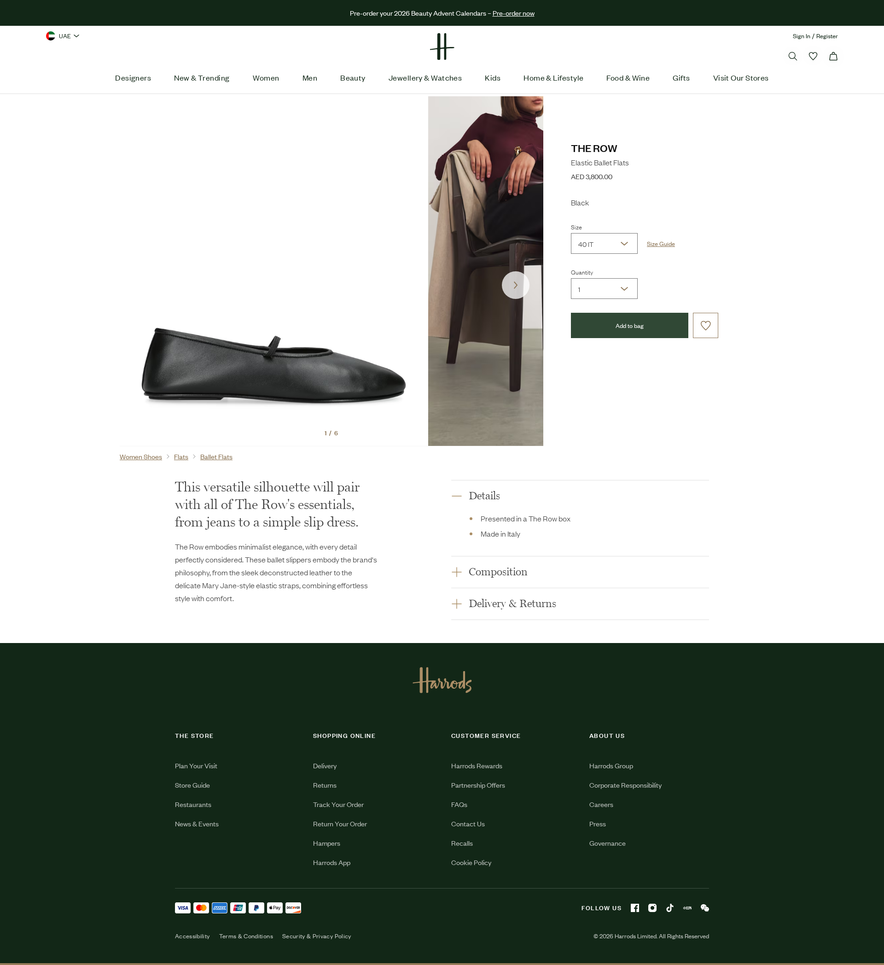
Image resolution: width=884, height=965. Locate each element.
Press (597, 823)
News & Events (197, 823)
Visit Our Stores (741, 77)
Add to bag (630, 325)
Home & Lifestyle (553, 77)
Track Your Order (338, 804)
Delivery (325, 765)
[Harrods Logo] (442, 680)
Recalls (462, 843)
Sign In (801, 35)
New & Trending (201, 77)
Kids (492, 77)
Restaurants (193, 804)
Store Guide (192, 785)
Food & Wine (628, 77)
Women (266, 77)
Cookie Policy (471, 862)
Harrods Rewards (476, 765)
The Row (594, 147)
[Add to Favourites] (705, 325)
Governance (607, 843)
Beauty (353, 77)
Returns (325, 785)
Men (309, 77)
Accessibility (192, 936)
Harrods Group (611, 765)
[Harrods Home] (442, 46)
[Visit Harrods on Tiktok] (670, 908)
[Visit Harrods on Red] (687, 908)
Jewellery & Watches (425, 77)
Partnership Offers (478, 785)
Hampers (326, 843)
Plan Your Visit (196, 765)
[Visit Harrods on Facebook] (635, 908)
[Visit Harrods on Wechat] (705, 908)
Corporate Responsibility (625, 785)
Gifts (681, 77)
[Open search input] (793, 56)
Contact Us (468, 823)
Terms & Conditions (246, 936)
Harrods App (331, 862)
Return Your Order (340, 823)
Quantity (582, 272)
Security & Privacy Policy (316, 936)
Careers (601, 804)
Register (827, 35)
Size (576, 226)
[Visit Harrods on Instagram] (652, 908)
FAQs (459, 804)
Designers (133, 77)
